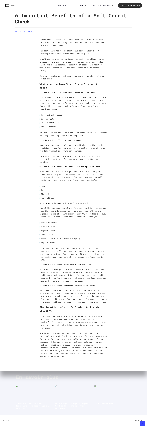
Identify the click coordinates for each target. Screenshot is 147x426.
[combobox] (142, 423)
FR (142, 423)
